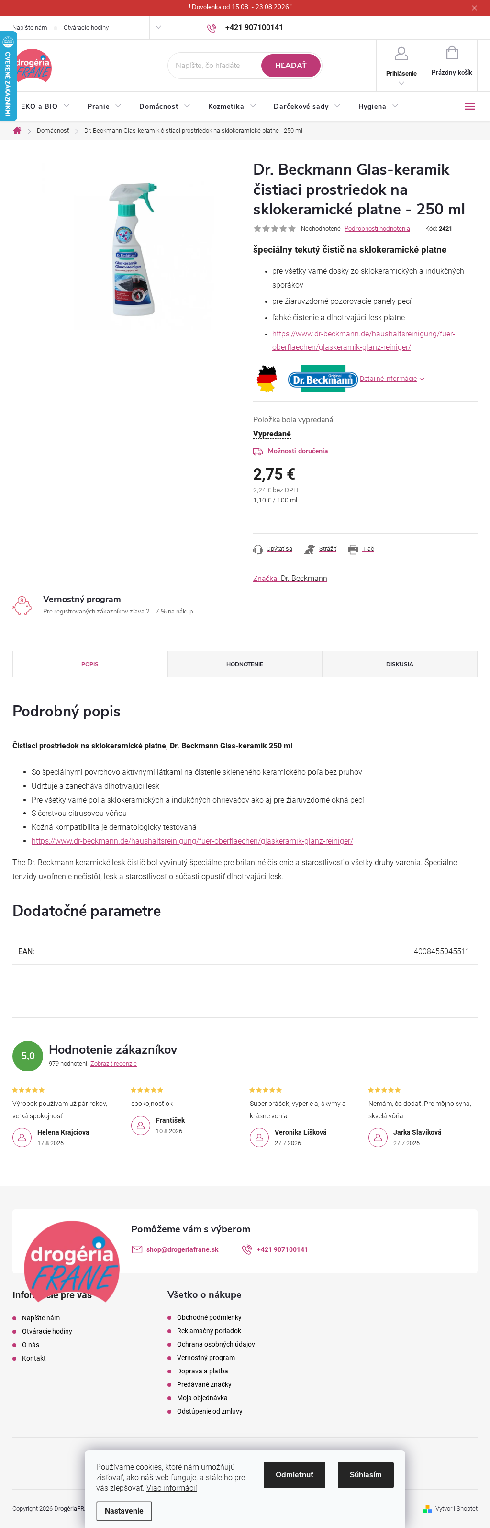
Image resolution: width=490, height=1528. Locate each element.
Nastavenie (124, 1511)
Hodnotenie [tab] (244, 664)
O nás (30, 1345)
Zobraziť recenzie (113, 1063)
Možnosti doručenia (298, 451)
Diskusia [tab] (399, 664)
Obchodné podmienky (209, 1317)
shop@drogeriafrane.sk (182, 1249)
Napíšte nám (29, 27)
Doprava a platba (202, 1371)
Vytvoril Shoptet (456, 1508)
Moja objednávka (202, 1398)
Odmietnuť (294, 1475)
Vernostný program (206, 1357)
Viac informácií (171, 1488)
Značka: (290, 578)
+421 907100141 (282, 1249)
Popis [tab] (90, 664)
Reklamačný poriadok (209, 1331)
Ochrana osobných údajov (216, 1344)
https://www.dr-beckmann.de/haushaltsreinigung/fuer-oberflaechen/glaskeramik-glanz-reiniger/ (192, 841)
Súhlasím (366, 1475)
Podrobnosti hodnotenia (377, 229)
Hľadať (291, 65)
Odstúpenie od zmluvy (210, 1411)
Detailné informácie (388, 378)
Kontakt (34, 1358)
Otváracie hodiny (86, 27)
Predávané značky (204, 1384)
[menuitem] (45, 107)
